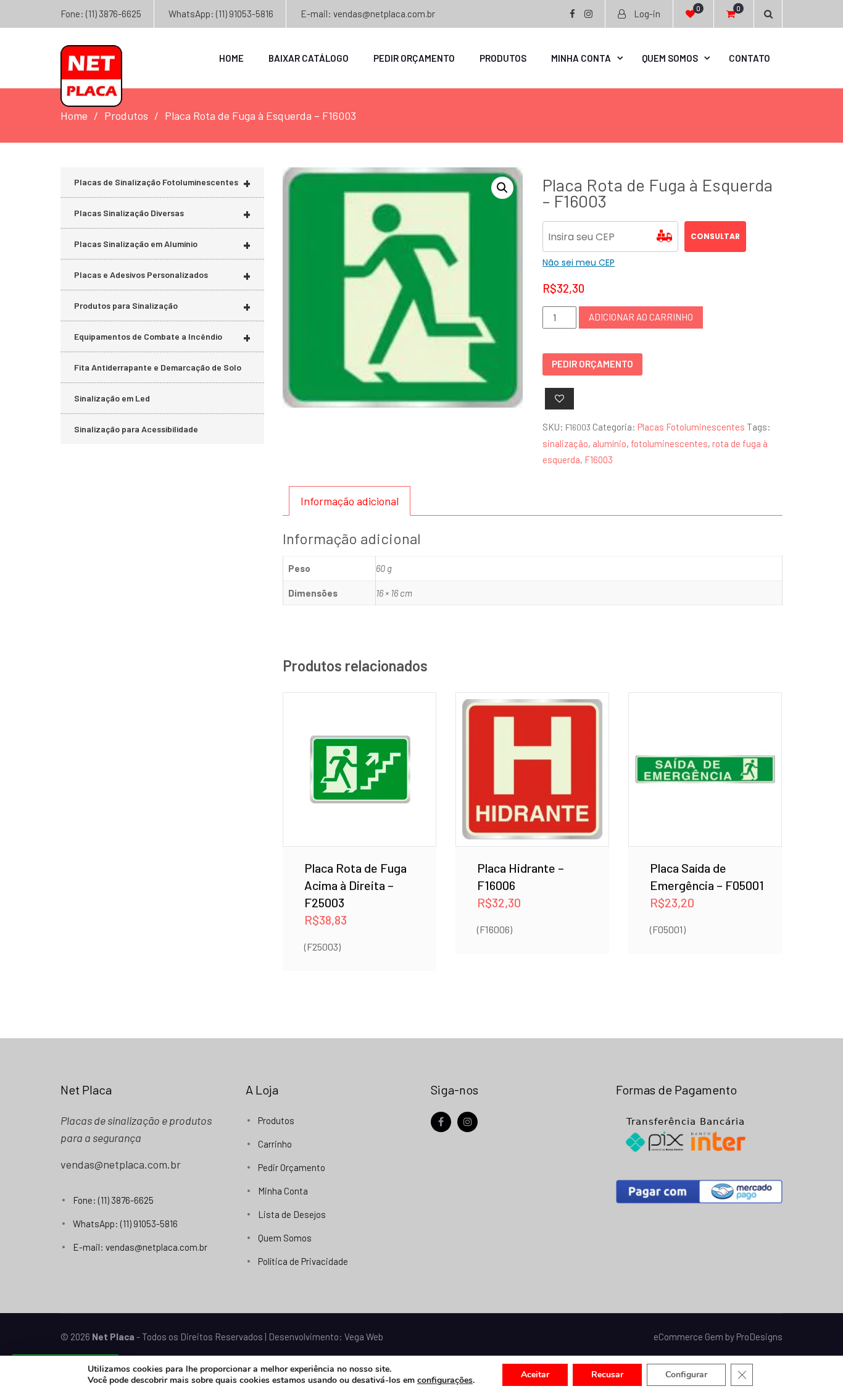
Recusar (607, 1374)
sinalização (565, 443)
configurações (445, 1380)
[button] (502, 188)
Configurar (686, 1374)
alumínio (609, 443)
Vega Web (363, 1336)
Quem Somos (670, 58)
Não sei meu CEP (578, 262)
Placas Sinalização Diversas (162, 213)
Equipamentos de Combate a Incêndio (162, 337)
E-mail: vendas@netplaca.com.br (368, 13)
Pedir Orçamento (414, 58)
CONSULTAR (715, 236)
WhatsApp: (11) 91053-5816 (220, 13)
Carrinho (275, 1143)
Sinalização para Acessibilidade (136, 429)
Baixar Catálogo (308, 58)
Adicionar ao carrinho (641, 316)
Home (231, 58)
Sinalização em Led (112, 398)
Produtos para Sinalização (162, 306)
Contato (749, 58)
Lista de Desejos (292, 1214)
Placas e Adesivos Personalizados (162, 275)
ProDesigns (759, 1336)
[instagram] (467, 1122)
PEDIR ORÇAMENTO (592, 363)
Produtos (503, 58)
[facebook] (441, 1122)
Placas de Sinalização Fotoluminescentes (162, 182)
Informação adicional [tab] (350, 501)
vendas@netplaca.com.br (120, 1164)
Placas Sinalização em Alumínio (162, 244)
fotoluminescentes (669, 443)
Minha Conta (581, 58)
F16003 (598, 459)
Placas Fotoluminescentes (691, 426)
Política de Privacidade (303, 1261)
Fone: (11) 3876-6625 (100, 13)
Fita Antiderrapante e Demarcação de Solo (157, 367)
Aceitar (535, 1374)
